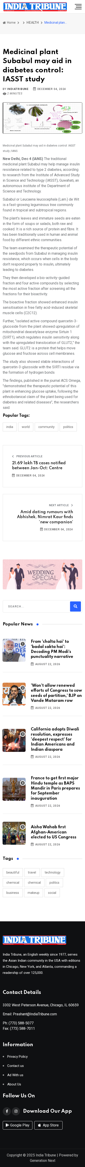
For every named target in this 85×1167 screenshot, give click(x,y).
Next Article (59, 505)
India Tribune (46, 1155)
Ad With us (15, 1075)
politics (54, 882)
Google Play (19, 1125)
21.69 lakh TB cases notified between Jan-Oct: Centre (39, 465)
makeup (33, 893)
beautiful (12, 872)
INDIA (9, 427)
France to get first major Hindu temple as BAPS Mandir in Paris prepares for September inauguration (55, 788)
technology (53, 872)
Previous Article (29, 456)
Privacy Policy (17, 1056)
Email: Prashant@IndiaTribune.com (30, 1014)
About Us (14, 1084)
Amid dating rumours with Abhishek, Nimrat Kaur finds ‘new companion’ (45, 517)
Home (11, 22)
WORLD (26, 427)
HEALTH (33, 22)
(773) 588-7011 (22, 1028)
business (12, 893)
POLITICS (68, 427)
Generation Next (42, 1160)
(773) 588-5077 (21, 1023)
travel (32, 872)
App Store (50, 1125)
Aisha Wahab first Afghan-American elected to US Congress (53, 832)
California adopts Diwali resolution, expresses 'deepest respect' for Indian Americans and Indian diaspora (55, 739)
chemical (12, 882)
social (52, 893)
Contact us (15, 1066)
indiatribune (18, 89)
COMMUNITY (46, 427)
